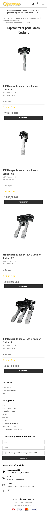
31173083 (10, 480)
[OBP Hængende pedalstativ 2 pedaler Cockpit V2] (24, 230)
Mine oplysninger (9, 390)
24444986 (20, 480)
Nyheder (5, 414)
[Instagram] (9, 491)
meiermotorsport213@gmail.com (20, 486)
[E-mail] (23, 447)
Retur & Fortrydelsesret (12, 429)
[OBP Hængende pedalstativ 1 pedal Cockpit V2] (24, 61)
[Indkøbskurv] (38, 3)
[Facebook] (3, 491)
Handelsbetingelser (10, 423)
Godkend (23, 458)
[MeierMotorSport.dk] (11, 3)
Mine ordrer (7, 387)
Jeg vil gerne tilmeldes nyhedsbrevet (22, 453)
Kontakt (5, 420)
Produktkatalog (8, 411)
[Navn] (23, 442)
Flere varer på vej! (9, 408)
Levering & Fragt (9, 426)
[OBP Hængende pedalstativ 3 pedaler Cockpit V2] (24, 314)
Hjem (4, 405)
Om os (5, 417)
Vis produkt (23, 118)
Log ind (5, 393)
